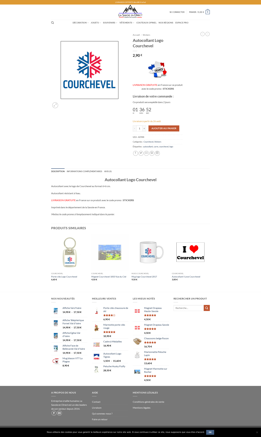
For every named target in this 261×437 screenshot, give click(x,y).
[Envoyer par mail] (146, 153)
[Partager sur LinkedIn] (157, 153)
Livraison (97, 407)
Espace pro (181, 22)
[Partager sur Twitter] (141, 153)
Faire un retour (100, 419)
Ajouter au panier (163, 128)
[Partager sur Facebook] (135, 153)
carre (156, 146)
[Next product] (202, 34)
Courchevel (148, 142)
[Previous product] (207, 34)
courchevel (164, 146)
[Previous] (51, 262)
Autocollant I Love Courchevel (186, 276)
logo (171, 146)
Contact (96, 401)
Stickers (146, 35)
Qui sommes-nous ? (102, 413)
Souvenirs (109, 22)
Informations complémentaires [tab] (84, 171)
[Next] (209, 262)
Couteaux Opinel (146, 22)
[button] (177, 12)
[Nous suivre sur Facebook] (54, 413)
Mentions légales (141, 407)
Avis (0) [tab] (108, 171)
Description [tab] (58, 171)
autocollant (148, 146)
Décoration (80, 22)
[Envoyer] (207, 308)
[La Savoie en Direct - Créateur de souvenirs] (130, 12)
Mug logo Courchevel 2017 (144, 276)
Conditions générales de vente (148, 401)
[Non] (257, 433)
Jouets (95, 22)
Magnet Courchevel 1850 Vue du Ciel (108, 276)
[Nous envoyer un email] (59, 413)
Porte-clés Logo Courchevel (64, 276)
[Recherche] (52, 23)
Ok (210, 432)
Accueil (136, 35)
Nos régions (166, 22)
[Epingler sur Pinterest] (151, 153)
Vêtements (125, 22)
